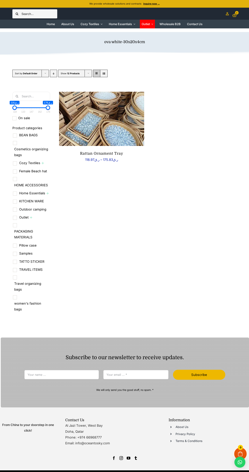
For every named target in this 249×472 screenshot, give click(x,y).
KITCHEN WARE (31, 201)
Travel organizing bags (27, 286)
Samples (26, 253)
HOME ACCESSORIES (31, 185)
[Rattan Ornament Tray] (101, 119)
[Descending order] (53, 73)
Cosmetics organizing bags (31, 152)
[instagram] (121, 458)
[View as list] (103, 73)
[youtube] (128, 458)
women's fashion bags (27, 306)
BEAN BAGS (28, 135)
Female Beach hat (33, 171)
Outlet (24, 217)
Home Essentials (32, 193)
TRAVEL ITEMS (31, 269)
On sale (24, 118)
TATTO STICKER (31, 261)
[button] (239, 462)
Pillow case (28, 245)
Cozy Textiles (29, 163)
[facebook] (114, 458)
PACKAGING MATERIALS (23, 234)
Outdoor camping (32, 209)
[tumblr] (136, 458)
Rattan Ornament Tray (101, 153)
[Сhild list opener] (43, 163)
